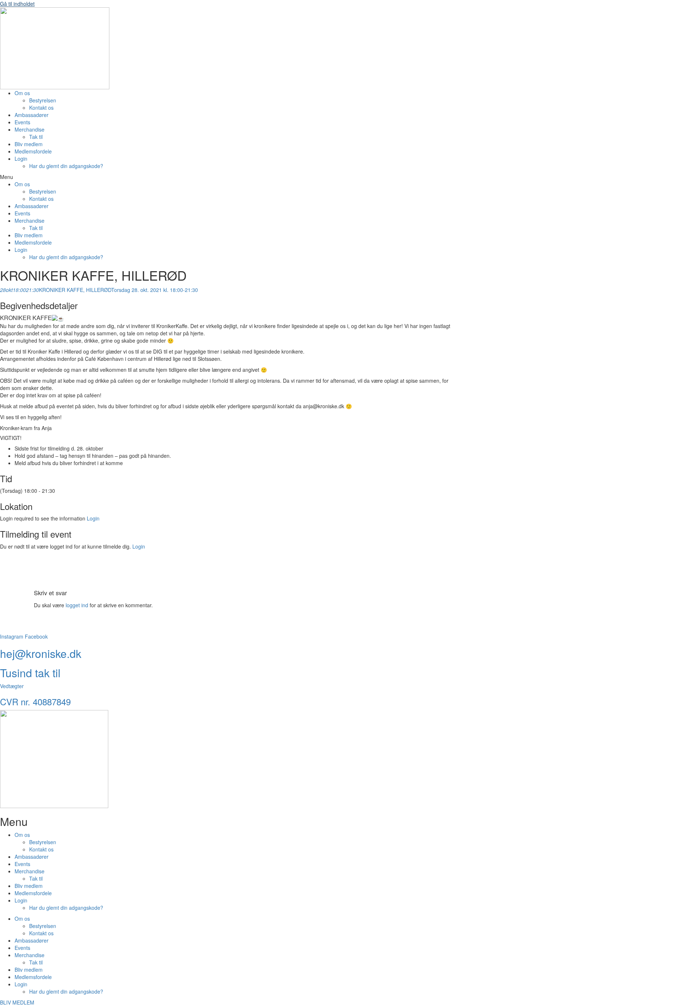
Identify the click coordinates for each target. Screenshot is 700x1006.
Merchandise (29, 129)
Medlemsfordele (33, 151)
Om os (22, 93)
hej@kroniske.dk (40, 653)
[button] (208, 176)
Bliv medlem (29, 144)
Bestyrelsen (42, 100)
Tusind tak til (30, 673)
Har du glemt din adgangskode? (66, 165)
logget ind (77, 605)
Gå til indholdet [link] (17, 3)
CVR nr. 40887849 (35, 701)
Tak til (36, 136)
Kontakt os (41, 107)
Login (21, 158)
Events (22, 122)
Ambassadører (31, 114)
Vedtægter (12, 686)
